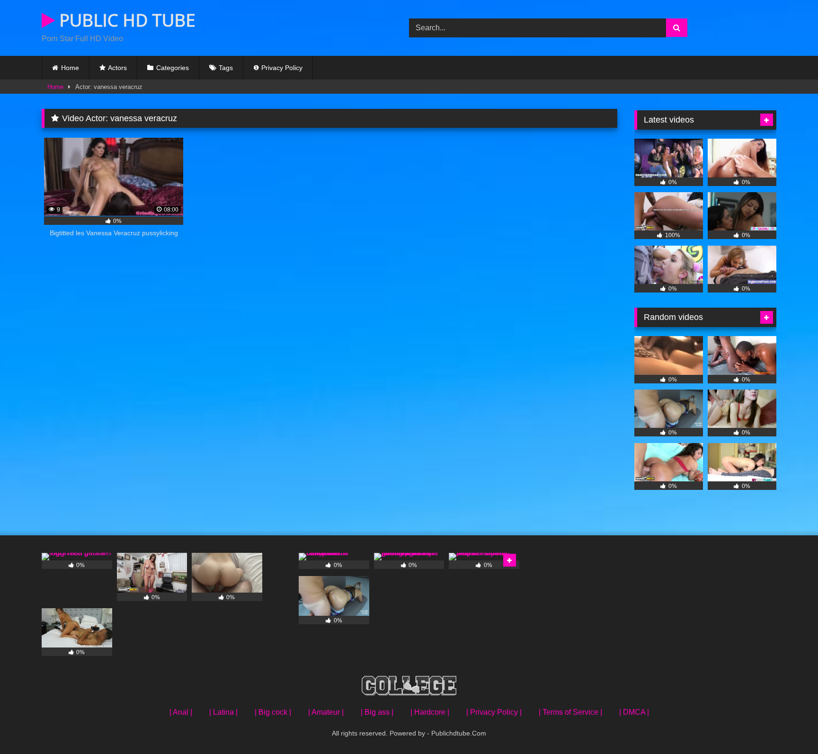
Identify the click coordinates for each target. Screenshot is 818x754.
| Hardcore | (429, 712)
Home (70, 67)
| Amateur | (326, 712)
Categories (172, 67)
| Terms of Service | (570, 712)
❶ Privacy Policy (277, 67)
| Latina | (223, 712)
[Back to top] (788, 726)
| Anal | (180, 712)
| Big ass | (377, 712)
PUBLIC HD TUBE (125, 20)
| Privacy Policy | (494, 712)
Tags (226, 67)
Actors (117, 67)
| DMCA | (634, 712)
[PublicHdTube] (409, 687)
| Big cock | (273, 712)
